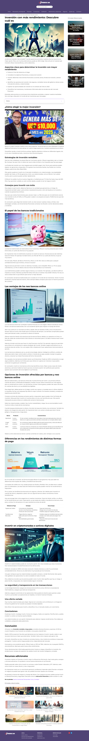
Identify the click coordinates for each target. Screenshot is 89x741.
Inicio (9, 11)
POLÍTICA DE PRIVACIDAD (28, 736)
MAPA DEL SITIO (41, 738)
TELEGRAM (55, 736)
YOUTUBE (55, 735)
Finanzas (29, 11)
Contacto (78, 11)
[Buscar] (51, 7)
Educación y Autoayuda (19, 11)
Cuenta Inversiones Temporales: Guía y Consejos (26, 679)
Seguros (65, 11)
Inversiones (36, 11)
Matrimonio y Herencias (55, 11)
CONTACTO (39, 736)
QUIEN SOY (39, 735)
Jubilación (44, 11)
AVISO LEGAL (25, 735)
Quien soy (71, 11)
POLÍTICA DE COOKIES (27, 738)
